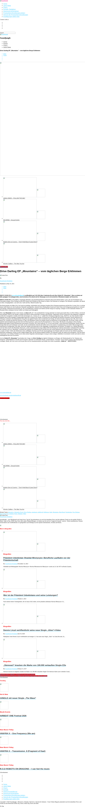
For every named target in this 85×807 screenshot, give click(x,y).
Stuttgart (20, 513)
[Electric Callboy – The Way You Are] (24, 262)
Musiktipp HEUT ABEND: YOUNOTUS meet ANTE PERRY (17, 674)
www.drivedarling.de (18, 295)
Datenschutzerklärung (10, 792)
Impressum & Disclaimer (11, 11)
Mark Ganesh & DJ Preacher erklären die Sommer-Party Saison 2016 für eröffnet (23, 676)
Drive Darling (27, 512)
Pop (7, 513)
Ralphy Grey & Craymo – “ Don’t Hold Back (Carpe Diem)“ (20, 242)
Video (24, 513)
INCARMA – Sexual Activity (11, 220)
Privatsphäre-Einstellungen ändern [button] (14, 13)
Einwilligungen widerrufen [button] (11, 16)
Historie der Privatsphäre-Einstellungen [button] (15, 15)
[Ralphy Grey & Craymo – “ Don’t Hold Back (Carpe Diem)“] (24, 240)
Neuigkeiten (68, 512)
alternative (11, 512)
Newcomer (3, 513)
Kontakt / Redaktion (9, 9)
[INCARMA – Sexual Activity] (24, 218)
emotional (34, 512)
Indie (50, 512)
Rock (15, 513)
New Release (75, 512)
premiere (11, 513)
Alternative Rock (18, 512)
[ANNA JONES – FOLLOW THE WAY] (24, 196)
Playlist (5, 43)
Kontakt (5, 790)
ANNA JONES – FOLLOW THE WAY (14, 198)
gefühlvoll (40, 512)
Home (5, 4)
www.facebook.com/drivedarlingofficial (10, 395)
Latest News (7, 5)
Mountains (55, 512)
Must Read (62, 512)
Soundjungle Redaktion (6, 281)
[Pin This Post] (44, 58)
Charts (5, 7)
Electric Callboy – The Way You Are (13, 263)
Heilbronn (46, 512)
